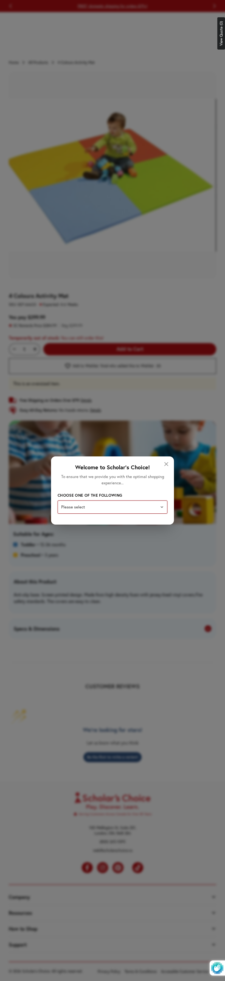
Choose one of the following (90, 495)
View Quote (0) (221, 33)
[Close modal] (166, 464)
